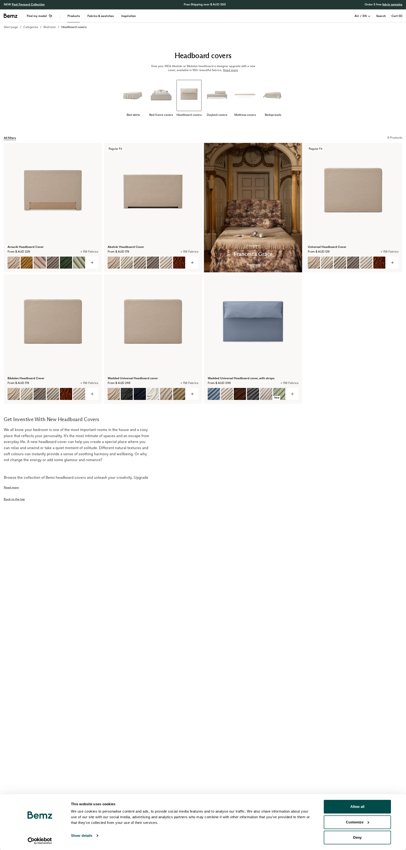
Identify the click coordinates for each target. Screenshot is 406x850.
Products (73, 16)
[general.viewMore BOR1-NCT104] (392, 263)
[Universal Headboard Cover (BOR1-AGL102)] (353, 263)
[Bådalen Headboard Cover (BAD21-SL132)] (27, 394)
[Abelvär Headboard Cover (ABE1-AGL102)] (153, 263)
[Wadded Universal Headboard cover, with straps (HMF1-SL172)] (227, 394)
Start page (11, 27)
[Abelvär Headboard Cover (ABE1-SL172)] (166, 263)
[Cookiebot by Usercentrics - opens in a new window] (39, 840)
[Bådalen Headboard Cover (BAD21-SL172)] (79, 394)
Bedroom (49, 27)
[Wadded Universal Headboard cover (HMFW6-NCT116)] (127, 394)
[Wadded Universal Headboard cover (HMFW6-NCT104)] (114, 394)
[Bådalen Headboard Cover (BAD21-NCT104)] (14, 394)
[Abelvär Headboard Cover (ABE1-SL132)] (127, 263)
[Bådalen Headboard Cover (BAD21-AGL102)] (40, 394)
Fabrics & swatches (100, 16)
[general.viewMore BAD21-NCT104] (92, 394)
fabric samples (392, 4)
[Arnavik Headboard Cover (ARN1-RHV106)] (27, 263)
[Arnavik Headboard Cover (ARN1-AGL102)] (53, 263)
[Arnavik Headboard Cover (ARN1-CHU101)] (66, 263)
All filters (10, 138)
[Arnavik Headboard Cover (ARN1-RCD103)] (79, 263)
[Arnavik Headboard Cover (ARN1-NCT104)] (14, 263)
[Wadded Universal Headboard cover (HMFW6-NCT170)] (153, 394)
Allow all (357, 807)
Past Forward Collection (28, 4)
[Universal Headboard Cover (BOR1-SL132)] (327, 263)
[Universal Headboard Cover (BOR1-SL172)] (366, 263)
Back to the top (14, 499)
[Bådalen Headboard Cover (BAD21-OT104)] (53, 394)
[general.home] (10, 16)
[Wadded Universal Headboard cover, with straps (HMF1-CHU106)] (240, 394)
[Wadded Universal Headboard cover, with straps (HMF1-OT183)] (253, 394)
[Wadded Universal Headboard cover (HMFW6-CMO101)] (166, 394)
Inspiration (128, 16)
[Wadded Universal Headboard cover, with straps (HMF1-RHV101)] (266, 394)
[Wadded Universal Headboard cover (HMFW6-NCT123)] (140, 394)
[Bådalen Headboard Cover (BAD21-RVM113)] (66, 394)
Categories (30, 27)
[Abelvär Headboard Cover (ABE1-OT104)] (140, 263)
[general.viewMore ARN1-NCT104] (92, 263)
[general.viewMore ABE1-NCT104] (192, 263)
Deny (357, 837)
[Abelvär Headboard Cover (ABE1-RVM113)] (179, 263)
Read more (253, 265)
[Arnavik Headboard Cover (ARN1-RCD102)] (40, 263)
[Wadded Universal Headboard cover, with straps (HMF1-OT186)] (214, 394)
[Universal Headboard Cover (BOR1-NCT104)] (314, 263)
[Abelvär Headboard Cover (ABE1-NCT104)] (114, 263)
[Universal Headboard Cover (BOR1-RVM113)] (379, 263)
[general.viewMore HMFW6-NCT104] (192, 394)
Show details (81, 836)
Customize (354, 822)
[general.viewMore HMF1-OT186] (292, 394)
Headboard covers (73, 27)
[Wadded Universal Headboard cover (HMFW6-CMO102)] (179, 394)
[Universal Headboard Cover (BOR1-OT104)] (340, 263)
